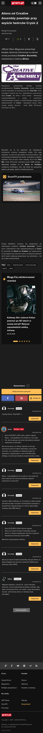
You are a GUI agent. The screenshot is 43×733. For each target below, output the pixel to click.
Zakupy (24, 700)
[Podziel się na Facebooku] (29, 39)
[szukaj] (3, 3)
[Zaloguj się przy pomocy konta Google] (21, 398)
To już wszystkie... (22, 610)
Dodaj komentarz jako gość (21, 391)
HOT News (6, 700)
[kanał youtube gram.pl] (18, 666)
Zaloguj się (36, 398)
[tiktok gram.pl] (6, 666)
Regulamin (5, 684)
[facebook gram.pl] (12, 666)
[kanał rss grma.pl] (36, 666)
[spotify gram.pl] (24, 666)
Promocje (5, 708)
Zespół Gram (6, 680)
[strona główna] (18, 3)
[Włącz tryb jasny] (34, 3)
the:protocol (26, 704)
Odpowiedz (35, 419)
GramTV (5, 704)
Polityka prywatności (9, 688)
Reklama (25, 684)
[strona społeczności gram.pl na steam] (30, 666)
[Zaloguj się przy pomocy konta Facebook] (8, 398)
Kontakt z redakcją (28, 688)
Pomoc (24, 680)
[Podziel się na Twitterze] (37, 39)
